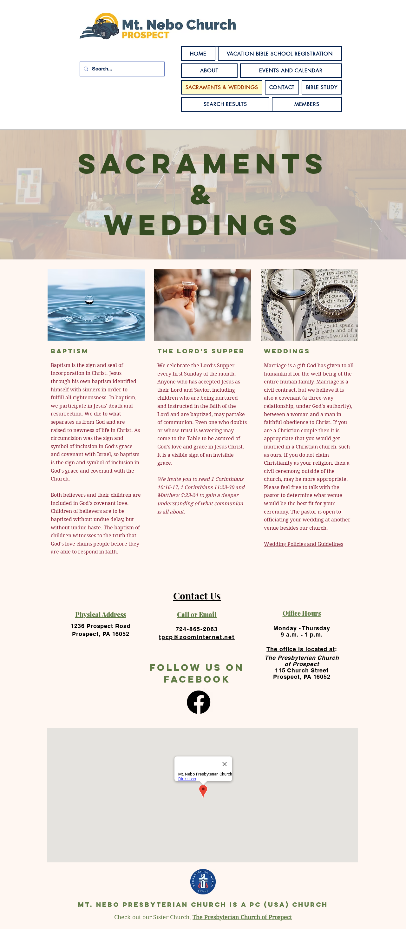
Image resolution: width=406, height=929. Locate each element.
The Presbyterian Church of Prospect (242, 917)
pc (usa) (269, 904)
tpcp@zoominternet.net (197, 637)
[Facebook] (198, 702)
